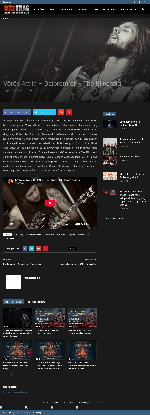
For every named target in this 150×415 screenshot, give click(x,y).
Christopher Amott (33, 235)
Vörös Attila (9, 238)
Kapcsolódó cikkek (13, 302)
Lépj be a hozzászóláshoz (15, 392)
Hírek (51, 9)
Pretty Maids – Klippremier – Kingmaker (22, 264)
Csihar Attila (49, 235)
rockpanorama (10, 91)
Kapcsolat (7, 2)
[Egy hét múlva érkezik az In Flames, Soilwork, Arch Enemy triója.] (17, 350)
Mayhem (71, 235)
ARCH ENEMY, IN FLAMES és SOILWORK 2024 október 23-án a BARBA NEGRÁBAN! (82, 366)
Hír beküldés (67, 9)
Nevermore (82, 235)
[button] (143, 9)
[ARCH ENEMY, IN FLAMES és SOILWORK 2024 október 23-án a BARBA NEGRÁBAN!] (82, 350)
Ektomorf (61, 235)
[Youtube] (144, 2)
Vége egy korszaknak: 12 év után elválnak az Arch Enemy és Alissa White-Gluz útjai (17, 333)
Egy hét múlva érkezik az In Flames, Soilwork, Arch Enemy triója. (16, 366)
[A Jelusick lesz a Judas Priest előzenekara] (110, 147)
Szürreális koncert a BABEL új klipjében (78, 264)
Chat (97, 9)
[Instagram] (140, 2)
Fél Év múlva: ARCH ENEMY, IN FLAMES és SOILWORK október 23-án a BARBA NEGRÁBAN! (48, 366)
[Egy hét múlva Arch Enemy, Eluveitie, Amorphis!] (50, 318)
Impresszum (109, 9)
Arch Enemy (18, 235)
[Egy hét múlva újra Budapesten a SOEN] (110, 124)
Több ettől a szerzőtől (35, 302)
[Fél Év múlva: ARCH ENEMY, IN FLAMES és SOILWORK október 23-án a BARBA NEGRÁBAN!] (50, 350)
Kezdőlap (39, 9)
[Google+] (135, 2)
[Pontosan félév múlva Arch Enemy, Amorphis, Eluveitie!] (82, 318)
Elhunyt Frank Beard (130, 156)
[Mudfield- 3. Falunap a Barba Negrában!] (110, 176)
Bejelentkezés (128, 9)
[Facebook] (130, 2)
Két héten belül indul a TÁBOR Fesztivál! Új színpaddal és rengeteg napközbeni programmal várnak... (133, 198)
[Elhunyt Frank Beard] (110, 160)
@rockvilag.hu (97, 402)
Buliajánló (84, 9)
